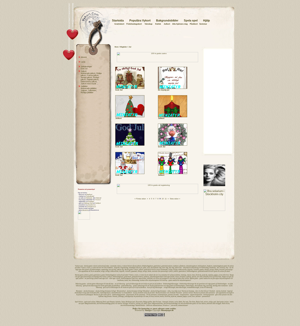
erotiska (222, 269)
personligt (164, 271)
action (206, 302)
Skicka (77, 275)
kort (130, 266)
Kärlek (158, 24)
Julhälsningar (86, 66)
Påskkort (194, 24)
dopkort (209, 266)
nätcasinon (85, 210)
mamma (210, 275)
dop (227, 268)
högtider (117, 268)
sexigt (145, 271)
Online (80, 302)
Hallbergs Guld (88, 203)
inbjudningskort (191, 266)
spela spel (87, 302)
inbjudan (186, 268)
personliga (228, 269)
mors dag (165, 268)
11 (166, 199)
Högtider (123, 47)
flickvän (198, 275)
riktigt (140, 271)
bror (227, 275)
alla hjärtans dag (156, 268)
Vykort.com (79, 266)
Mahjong (99, 302)
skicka (86, 266)
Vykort (83, 268)
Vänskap (148, 24)
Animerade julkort (88, 73)
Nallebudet (89, 198)
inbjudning (195, 268)
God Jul (84, 69)
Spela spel (191, 20)
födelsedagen (96, 269)
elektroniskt (114, 271)
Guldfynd (98, 203)
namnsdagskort (218, 266)
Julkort (167, 24)
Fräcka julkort (92, 75)
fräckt (149, 271)
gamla (202, 269)
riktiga (206, 269)
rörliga (175, 269)
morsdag (209, 286)
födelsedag (205, 268)
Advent (84, 57)
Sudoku (118, 302)
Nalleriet (98, 198)
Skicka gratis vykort (131, 269)
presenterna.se (91, 206)
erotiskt (154, 271)
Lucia (83, 62)
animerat (97, 271)
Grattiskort (119, 24)
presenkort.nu (91, 205)
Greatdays (91, 201)
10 (163, 199)
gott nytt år (133, 287)
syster (221, 275)
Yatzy (123, 302)
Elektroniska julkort (89, 82)
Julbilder (84, 86)
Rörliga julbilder (87, 92)
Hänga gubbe (147, 302)
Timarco (97, 199)
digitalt (121, 271)
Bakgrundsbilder (167, 20)
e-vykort (124, 266)
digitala (190, 269)
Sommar (203, 24)
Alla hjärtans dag (180, 24)
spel (214, 302)
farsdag (215, 286)
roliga (170, 269)
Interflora (89, 194)
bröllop (222, 268)
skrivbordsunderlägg (104, 303)
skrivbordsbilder (186, 303)
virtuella (196, 269)
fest (218, 268)
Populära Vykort (140, 20)
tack (80, 269)
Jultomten (92, 90)
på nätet (106, 266)
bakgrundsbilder (157, 303)
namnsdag (104, 269)
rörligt (107, 271)
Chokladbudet (90, 196)
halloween (178, 268)
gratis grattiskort (95, 275)
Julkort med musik (88, 84)
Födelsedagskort (134, 24)
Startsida (118, 20)
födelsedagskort (147, 266)
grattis (87, 269)
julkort (139, 266)
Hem (116, 47)
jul (141, 268)
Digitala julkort (92, 79)
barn (193, 275)
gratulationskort (166, 266)
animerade (164, 269)
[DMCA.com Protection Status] (154, 316)
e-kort (119, 266)
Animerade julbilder (88, 88)
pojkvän (204, 275)
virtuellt (128, 271)
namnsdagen (190, 286)
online (100, 266)
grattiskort (157, 266)
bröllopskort (202, 266)
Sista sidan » (175, 199)
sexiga (212, 269)
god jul (151, 284)
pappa (216, 275)
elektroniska (182, 269)
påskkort (182, 266)
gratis (91, 266)
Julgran (84, 90)
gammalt (134, 271)
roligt (103, 271)
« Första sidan (140, 199)
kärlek (178, 275)
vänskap (183, 275)
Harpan (112, 302)
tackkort (176, 266)
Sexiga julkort (86, 77)
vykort (95, 266)
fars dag (171, 268)
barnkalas (212, 268)
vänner (189, 275)
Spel (76, 302)
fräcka (217, 269)
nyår (148, 268)
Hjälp (206, 20)
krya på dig (112, 269)
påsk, (145, 268)
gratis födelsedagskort (108, 275)
